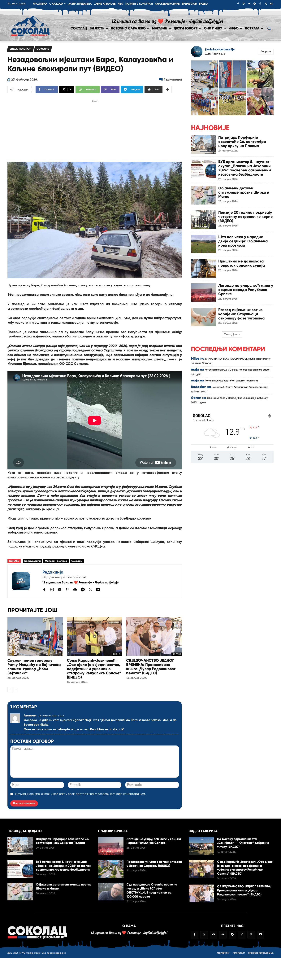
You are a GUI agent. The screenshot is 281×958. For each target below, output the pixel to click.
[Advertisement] (94, 130)
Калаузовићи (32, 561)
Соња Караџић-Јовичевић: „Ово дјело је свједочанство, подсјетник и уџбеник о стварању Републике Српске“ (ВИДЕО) (94, 668)
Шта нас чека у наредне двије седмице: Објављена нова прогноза (243, 241)
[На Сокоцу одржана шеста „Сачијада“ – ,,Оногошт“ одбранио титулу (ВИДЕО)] (201, 846)
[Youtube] (271, 4)
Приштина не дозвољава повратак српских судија (241, 263)
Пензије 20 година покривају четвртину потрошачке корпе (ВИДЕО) (245, 216)
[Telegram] (254, 4)
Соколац (43, 49)
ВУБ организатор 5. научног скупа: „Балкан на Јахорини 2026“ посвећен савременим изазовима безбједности (244, 168)
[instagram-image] (204, 73)
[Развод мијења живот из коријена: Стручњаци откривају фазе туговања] (203, 317)
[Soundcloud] (249, 4)
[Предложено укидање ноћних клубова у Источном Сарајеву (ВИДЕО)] (110, 869)
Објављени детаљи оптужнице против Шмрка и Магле (243, 192)
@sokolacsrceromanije (220, 49)
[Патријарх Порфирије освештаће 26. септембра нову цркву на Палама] (203, 144)
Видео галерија (20, 49)
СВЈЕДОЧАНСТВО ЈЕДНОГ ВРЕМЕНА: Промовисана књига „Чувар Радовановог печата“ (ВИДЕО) (150, 666)
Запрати (266, 51)
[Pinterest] (67, 590)
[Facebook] (238, 4)
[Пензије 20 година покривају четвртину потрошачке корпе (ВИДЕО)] (203, 219)
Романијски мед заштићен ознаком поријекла (231, 381)
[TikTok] (260, 4)
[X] (265, 4)
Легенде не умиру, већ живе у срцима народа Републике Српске (245, 289)
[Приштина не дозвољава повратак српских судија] (203, 268)
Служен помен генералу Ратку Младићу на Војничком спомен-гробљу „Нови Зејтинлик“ (34, 666)
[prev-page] (9, 689)
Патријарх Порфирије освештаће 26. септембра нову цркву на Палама (242, 141)
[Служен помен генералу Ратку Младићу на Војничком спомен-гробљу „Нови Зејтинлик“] (35, 636)
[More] (168, 89)
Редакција (52, 572)
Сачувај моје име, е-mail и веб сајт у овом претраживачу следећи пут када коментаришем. (80, 794)
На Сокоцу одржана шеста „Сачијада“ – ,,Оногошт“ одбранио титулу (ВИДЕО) (243, 843)
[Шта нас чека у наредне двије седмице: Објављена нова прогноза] (203, 244)
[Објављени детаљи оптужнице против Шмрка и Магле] (203, 195)
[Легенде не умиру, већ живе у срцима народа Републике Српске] (203, 292)
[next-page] (16, 689)
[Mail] (60, 589)
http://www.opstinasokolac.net (64, 577)
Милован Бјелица (56, 561)
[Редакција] (25, 581)
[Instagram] (243, 4)
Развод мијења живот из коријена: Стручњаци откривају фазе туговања (241, 313)
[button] (269, 28)
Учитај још (231, 334)
